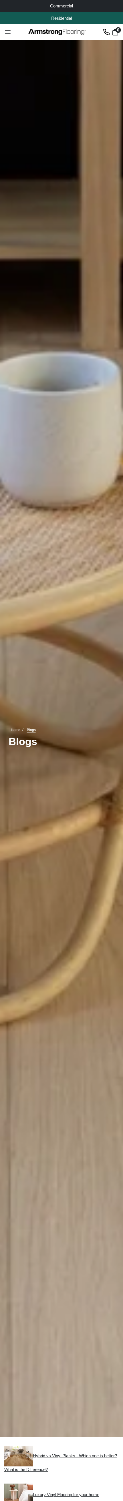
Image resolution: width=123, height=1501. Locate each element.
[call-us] (106, 32)
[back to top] (110, 1464)
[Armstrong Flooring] (57, 32)
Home (15, 730)
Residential (61, 18)
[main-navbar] (7, 32)
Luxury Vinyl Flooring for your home (66, 1494)
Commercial (61, 5)
